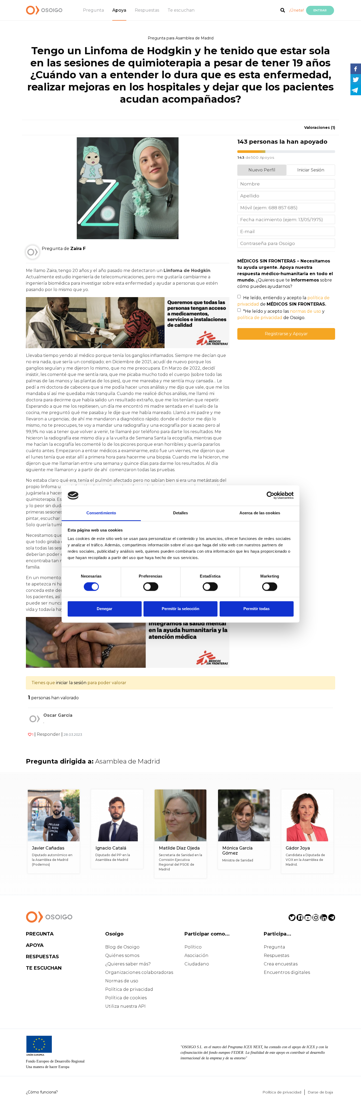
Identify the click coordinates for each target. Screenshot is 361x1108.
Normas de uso (121, 980)
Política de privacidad (129, 989)
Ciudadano (196, 963)
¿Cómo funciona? (42, 1092)
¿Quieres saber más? (128, 963)
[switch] (150, 587)
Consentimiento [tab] (101, 513)
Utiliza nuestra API (125, 1006)
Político (193, 947)
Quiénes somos (122, 955)
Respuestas (147, 10)
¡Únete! (296, 10)
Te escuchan (181, 10)
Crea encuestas (281, 963)
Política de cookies (126, 997)
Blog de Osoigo (122, 947)
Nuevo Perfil (261, 169)
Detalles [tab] (180, 513)
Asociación (196, 955)
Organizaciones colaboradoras (139, 972)
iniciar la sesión (71, 682)
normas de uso (305, 311)
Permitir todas (256, 608)
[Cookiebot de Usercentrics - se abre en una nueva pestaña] (270, 495)
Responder (48, 734)
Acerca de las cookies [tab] (259, 513)
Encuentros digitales (287, 972)
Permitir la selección (180, 608)
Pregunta (93, 10)
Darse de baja (320, 1092)
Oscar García (57, 715)
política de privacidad (259, 317)
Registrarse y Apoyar (286, 333)
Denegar (104, 608)
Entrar (320, 10)
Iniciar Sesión (310, 169)
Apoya (119, 10)
